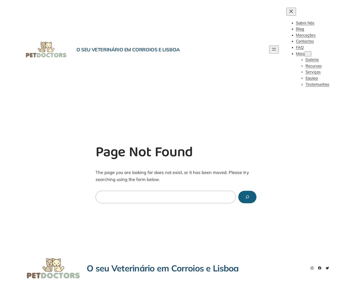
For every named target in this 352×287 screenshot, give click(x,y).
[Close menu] (291, 12)
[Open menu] (274, 50)
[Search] (247, 197)
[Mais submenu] (308, 53)
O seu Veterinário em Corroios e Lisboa (128, 50)
